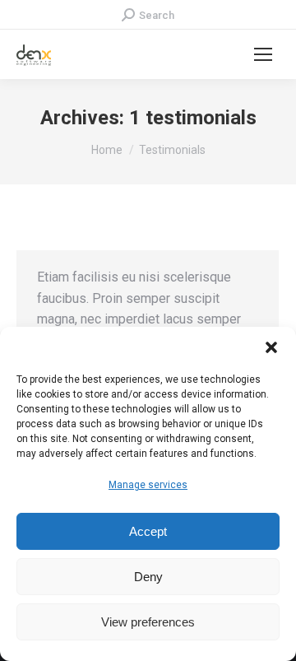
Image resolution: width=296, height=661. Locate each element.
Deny (148, 577)
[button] (271, 347)
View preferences (148, 622)
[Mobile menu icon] (263, 54)
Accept (148, 531)
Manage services (148, 485)
